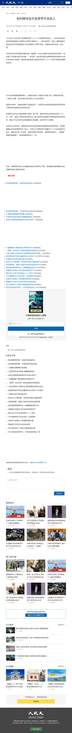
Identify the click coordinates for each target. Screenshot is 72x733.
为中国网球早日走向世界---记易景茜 (19, 276)
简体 (22, 2)
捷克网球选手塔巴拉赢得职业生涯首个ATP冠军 (23, 256)
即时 (7, 7)
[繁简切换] (35, 31)
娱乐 (63, 7)
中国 (12, 7)
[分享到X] (17, 31)
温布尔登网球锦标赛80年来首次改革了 (20, 220)
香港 (34, 7)
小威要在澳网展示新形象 (15, 214)
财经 (54, 7)
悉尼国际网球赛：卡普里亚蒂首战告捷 (20, 211)
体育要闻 (12, 13)
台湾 (30, 7)
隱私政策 (50, 337)
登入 (68, 2)
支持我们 (36, 701)
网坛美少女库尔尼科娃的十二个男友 (19, 273)
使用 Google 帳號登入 (37, 334)
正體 (18, 2)
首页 (3, 7)
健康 (39, 7)
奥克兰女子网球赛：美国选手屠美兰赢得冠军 (23, 262)
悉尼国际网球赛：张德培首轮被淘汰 (19, 183)
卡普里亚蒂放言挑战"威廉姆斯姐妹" (19, 217)
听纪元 (49, 7)
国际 (21, 7)
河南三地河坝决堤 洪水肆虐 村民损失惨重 (31, 647)
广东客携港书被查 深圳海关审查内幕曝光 (31, 656)
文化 (67, 7)
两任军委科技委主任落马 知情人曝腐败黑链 (32, 628)
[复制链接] (21, 31)
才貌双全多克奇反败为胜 (15, 259)
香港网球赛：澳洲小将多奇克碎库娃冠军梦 (22, 265)
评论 (25, 7)
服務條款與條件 (43, 337)
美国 (16, 7)
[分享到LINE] (12, 31)
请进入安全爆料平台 (36, 615)
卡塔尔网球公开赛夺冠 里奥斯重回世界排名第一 (24, 253)
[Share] (7, 525)
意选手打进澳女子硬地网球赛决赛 (18, 279)
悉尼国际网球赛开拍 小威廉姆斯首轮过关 (21, 267)
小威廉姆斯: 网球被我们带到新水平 (19, 248)
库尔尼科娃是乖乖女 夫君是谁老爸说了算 (22, 287)
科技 (58, 7)
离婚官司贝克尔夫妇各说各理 (17, 282)
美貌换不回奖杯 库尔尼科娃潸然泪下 (19, 270)
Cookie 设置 (36, 729)
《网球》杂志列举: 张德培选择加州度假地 (21, 250)
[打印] (26, 31)
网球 (18, 13)
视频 (43, 7)
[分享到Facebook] (8, 31)
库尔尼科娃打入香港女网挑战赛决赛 (19, 284)
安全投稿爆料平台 (40, 462)
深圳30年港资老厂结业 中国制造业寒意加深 (32, 638)
